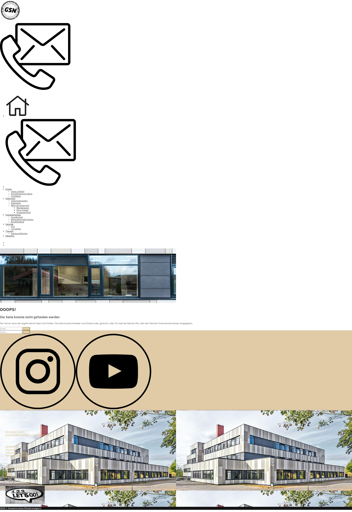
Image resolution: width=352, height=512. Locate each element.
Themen (9, 231)
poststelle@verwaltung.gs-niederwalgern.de (28, 434)
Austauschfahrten (19, 233)
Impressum (11, 449)
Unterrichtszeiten (19, 200)
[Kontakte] (35, 90)
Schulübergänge (13, 214)
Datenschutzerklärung (17, 452)
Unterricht (10, 198)
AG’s (13, 226)
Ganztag (9, 224)
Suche (9, 472)
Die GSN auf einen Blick (21, 193)
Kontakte (10, 446)
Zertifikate (16, 196)
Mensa (9, 469)
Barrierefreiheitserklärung (19, 455)
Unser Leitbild (17, 191)
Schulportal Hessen (16, 466)
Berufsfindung (17, 221)
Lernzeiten (16, 228)
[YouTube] (113, 408)
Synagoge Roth (23, 212)
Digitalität (16, 203)
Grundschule (17, 217)
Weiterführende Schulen (22, 219)
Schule (9, 189)
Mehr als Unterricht (20, 205)
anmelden (11, 476)
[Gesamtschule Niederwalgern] (10, 19)
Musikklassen (22, 207)
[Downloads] (74, 90)
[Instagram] (38, 408)
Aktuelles (10, 235)
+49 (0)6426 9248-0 (14, 431)
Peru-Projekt (22, 210)
